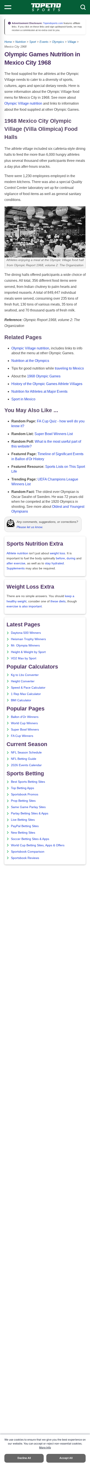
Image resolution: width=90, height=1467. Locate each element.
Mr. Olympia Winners (25, 645)
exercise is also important (24, 606)
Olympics (58, 41)
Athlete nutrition (17, 553)
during (71, 558)
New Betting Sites (23, 832)
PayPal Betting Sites (25, 826)
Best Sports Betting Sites (28, 781)
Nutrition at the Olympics (30, 361)
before (60, 558)
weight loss (57, 553)
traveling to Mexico (69, 368)
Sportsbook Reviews (25, 858)
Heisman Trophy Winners (28, 639)
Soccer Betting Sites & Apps (30, 839)
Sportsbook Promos (24, 794)
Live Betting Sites (23, 819)
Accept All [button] (66, 1458)
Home (8, 41)
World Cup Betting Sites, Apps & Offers (37, 845)
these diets (58, 601)
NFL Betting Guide (23, 758)
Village (72, 41)
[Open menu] (7, 7)
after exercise (16, 563)
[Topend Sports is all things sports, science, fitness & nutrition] (46, 7)
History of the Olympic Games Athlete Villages (46, 384)
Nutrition (20, 41)
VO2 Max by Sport (23, 658)
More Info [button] (45, 1447)
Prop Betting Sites (23, 800)
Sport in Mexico (23, 399)
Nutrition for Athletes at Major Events (39, 391)
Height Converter (23, 681)
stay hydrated (54, 563)
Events (44, 41)
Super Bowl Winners (25, 729)
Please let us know (29, 527)
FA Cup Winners (22, 736)
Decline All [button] (24, 1458)
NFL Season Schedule (26, 752)
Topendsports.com (52, 23)
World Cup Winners (24, 723)
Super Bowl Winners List (54, 434)
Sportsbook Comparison (27, 851)
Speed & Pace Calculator (28, 687)
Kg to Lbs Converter (25, 675)
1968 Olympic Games (44, 376)
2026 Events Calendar (26, 765)
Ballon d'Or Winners (24, 717)
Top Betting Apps (22, 788)
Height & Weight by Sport (28, 652)
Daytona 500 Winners (26, 632)
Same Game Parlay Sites (28, 807)
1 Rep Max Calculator (26, 694)
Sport (32, 41)
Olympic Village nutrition (23, 103)
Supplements (16, 568)
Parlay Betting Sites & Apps (29, 813)
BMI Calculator (21, 700)
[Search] (83, 7)
